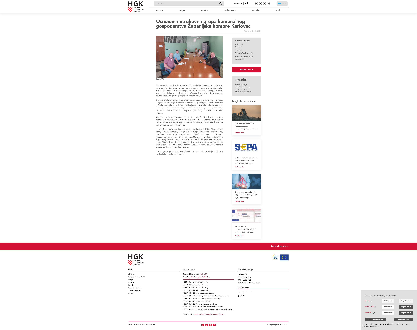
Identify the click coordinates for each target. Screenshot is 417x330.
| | (209, 314)
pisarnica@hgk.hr (204, 277)
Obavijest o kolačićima (370, 327)
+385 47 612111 (244, 89)
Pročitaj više (239, 133)
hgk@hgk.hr (193, 277)
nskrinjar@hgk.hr (245, 92)
